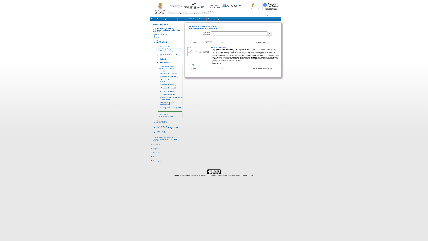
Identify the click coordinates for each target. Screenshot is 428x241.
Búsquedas (156, 145)
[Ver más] (191, 65)
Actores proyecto (158, 161)
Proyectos (156, 149)
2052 (214, 47)
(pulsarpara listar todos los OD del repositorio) (166, 30)
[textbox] (239, 33)
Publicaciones (155, 153)
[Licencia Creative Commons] (214, 173)
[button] (269, 34)
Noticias (155, 157)
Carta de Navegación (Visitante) (166, 139)
